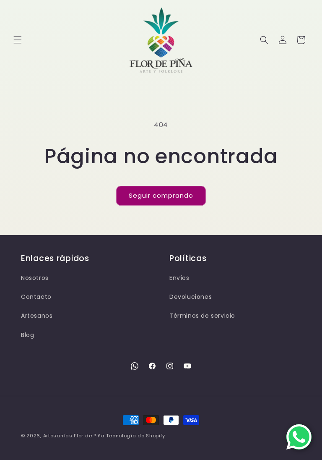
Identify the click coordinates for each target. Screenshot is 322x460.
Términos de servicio (202, 315)
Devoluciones (190, 297)
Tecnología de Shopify (135, 435)
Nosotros (35, 278)
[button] (17, 40)
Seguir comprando (161, 195)
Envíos (179, 278)
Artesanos (36, 315)
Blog (27, 335)
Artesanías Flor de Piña (74, 435)
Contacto (36, 297)
